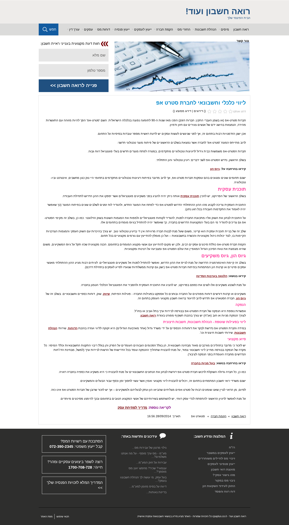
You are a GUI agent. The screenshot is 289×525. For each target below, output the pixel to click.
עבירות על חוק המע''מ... (151, 462)
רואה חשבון (241, 29)
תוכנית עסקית (189, 196)
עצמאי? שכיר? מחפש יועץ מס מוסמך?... (148, 469)
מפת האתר (46, 516)
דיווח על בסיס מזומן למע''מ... (148, 486)
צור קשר (243, 41)
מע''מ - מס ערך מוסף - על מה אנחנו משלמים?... (144, 455)
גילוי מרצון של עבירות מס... (149, 447)
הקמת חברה (218, 416)
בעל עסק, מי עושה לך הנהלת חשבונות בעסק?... (143, 479)
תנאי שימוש (62, 516)
